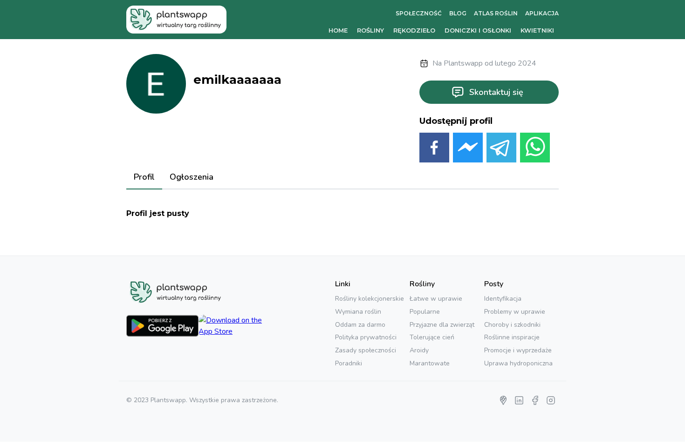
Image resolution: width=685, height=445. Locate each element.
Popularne (425, 311)
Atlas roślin (496, 13)
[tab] (144, 177)
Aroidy (419, 350)
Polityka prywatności (366, 337)
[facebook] (434, 149)
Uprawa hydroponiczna (518, 363)
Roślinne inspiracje (512, 337)
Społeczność (419, 13)
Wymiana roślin (358, 311)
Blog (457, 13)
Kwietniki (537, 30)
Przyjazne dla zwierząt (442, 324)
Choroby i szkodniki (512, 324)
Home (338, 30)
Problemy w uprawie (514, 311)
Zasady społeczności (365, 350)
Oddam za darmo (360, 324)
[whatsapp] (535, 149)
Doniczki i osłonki (478, 30)
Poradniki (348, 363)
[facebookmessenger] (468, 149)
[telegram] (501, 149)
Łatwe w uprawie (436, 298)
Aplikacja (542, 13)
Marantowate (430, 363)
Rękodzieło (414, 30)
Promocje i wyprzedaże (518, 350)
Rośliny (370, 30)
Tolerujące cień (432, 337)
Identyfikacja (502, 298)
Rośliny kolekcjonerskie (369, 298)
